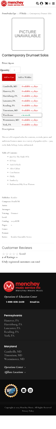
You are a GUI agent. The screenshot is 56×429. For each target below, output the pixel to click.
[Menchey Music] (27, 286)
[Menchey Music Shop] (13, 3)
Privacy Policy (28, 411)
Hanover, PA (11, 320)
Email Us (34, 301)
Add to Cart (9, 77)
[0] (46, 3)
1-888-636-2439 (15, 301)
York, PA (9, 335)
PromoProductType (9, 13)
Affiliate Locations (13, 372)
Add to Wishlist (24, 77)
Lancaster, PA (12, 328)
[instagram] (30, 390)
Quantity (4, 70)
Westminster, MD (14, 359)
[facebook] (23, 390)
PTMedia (22, 13)
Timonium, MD (13, 355)
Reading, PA (11, 332)
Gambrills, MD (12, 351)
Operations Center (13, 367)
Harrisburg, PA (13, 324)
